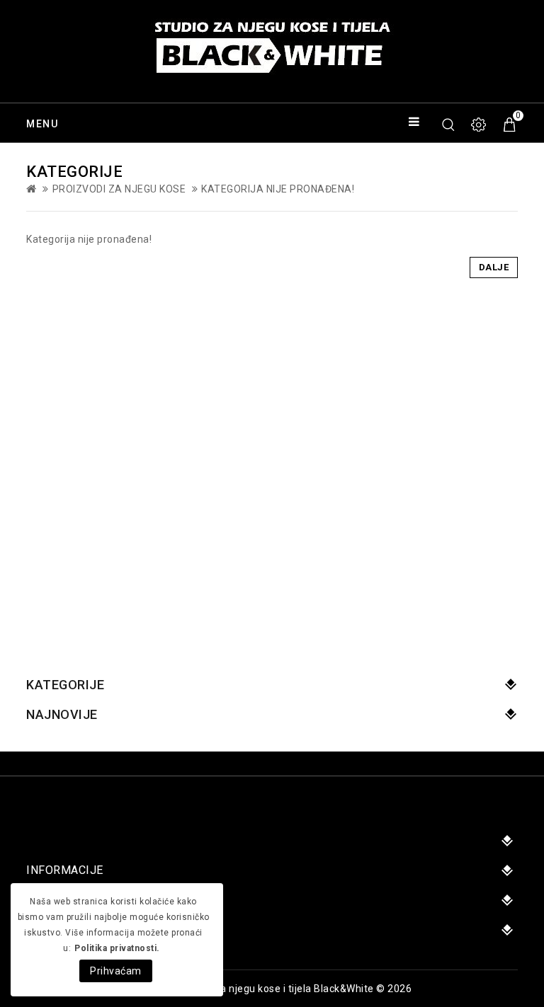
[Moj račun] (479, 124)
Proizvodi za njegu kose (119, 189)
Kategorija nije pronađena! (277, 189)
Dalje (494, 267)
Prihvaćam (116, 971)
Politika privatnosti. (117, 948)
